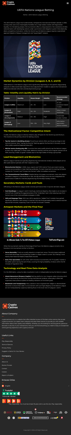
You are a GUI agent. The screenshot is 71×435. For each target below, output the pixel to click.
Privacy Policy (6, 348)
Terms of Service (7, 344)
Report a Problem (7, 375)
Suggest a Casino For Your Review (13, 351)
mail (19, 401)
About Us (5, 362)
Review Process (7, 365)
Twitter (4, 401)
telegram (14, 401)
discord (9, 401)
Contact (4, 368)
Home (25, 15)
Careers (4, 372)
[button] (35, 386)
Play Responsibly (7, 341)
